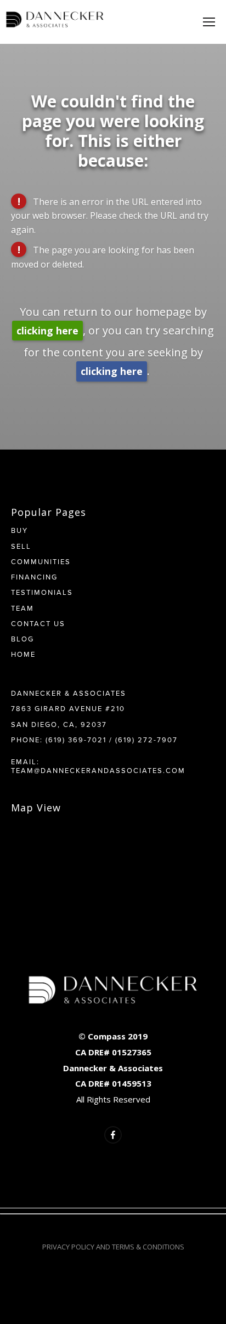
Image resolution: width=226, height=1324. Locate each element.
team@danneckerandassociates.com (98, 770)
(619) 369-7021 (76, 740)
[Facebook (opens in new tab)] (113, 1135)
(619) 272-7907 (146, 740)
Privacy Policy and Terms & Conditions (113, 1247)
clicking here (47, 330)
